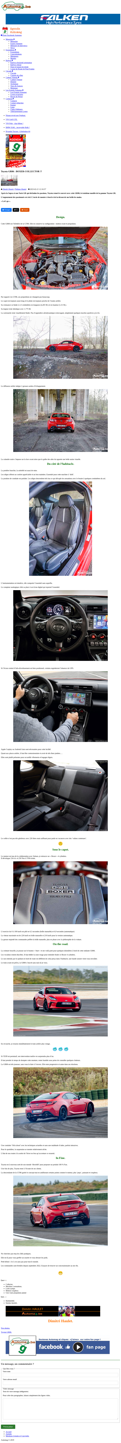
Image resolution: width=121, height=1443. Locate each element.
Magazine (9, 39)
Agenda (9, 1434)
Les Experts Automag (14, 90)
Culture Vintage (12, 77)
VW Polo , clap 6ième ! (14, 123)
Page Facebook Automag (12, 35)
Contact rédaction (17, 103)
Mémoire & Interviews (18, 46)
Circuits (9, 71)
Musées (13, 58)
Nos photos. (5, 1328)
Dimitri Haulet (8, 189)
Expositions (10, 50)
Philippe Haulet (20, 189)
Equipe (13, 105)
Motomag (14, 88)
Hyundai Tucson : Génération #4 (18, 131)
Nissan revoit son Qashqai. (16, 115)
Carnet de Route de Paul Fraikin (22, 69)
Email (26, 210)
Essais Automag (16, 44)
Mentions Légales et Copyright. (17, 1436)
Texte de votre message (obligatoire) (15, 1391)
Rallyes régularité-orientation (21, 63)
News (12, 48)
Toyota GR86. (6, 1332)
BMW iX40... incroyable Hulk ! (18, 127)
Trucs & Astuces (16, 86)
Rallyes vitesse (15, 65)
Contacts (9, 99)
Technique (14, 84)
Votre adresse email (10, 1379)
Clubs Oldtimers (16, 109)
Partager (7, 210)
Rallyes (9, 61)
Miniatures (14, 56)
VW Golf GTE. (11, 119)
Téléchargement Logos (19, 111)
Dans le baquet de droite (19, 67)
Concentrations (16, 54)
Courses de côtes (16, 75)
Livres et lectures (16, 94)
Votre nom (6, 1371)
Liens (12, 107)
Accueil (8, 1432)
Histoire (13, 82)
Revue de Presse (16, 97)
